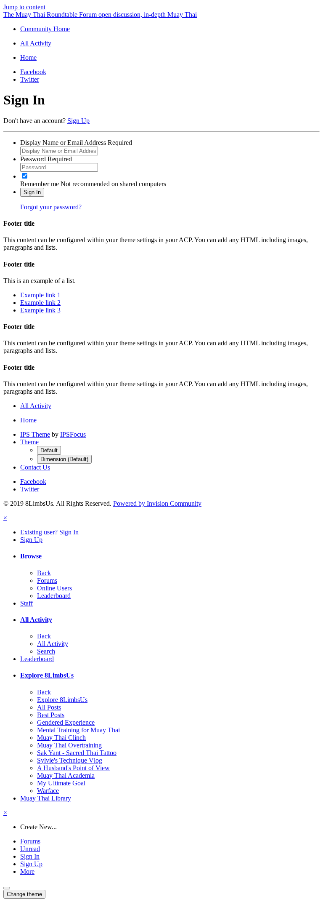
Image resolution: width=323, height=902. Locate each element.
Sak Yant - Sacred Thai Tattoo (76, 752)
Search (46, 651)
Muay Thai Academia (66, 775)
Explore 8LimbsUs (47, 675)
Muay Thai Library (45, 798)
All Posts (49, 707)
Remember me (39, 183)
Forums (47, 580)
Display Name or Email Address (76, 142)
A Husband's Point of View (73, 767)
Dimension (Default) (64, 459)
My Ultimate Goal (61, 783)
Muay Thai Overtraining (69, 745)
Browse (31, 556)
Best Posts (50, 714)
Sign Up (78, 120)
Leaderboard (54, 595)
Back (44, 572)
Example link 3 (40, 310)
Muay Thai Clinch (61, 737)
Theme (29, 442)
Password (46, 159)
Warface (48, 790)
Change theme (24, 894)
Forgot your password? (51, 207)
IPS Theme (35, 434)
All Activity (36, 619)
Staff (26, 603)
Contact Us (35, 467)
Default (49, 450)
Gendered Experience (66, 722)
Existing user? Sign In (49, 532)
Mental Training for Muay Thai (78, 730)
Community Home (45, 28)
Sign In (32, 192)
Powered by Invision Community (157, 503)
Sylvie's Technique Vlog (69, 760)
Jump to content (24, 7)
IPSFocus (73, 434)
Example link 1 (40, 295)
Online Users (54, 588)
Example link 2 (40, 302)
